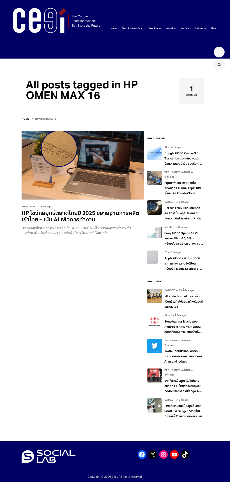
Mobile (169, 227)
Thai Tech (28, 206)
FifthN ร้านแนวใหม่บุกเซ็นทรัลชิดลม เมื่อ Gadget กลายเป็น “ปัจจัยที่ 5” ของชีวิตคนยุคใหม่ (183, 411)
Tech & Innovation (177, 172)
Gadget (169, 202)
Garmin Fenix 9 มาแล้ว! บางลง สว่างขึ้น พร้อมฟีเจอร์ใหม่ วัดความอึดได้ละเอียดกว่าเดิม (182, 213)
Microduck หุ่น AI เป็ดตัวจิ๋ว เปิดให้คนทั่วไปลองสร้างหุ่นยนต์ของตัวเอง (183, 302)
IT (165, 252)
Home (25, 119)
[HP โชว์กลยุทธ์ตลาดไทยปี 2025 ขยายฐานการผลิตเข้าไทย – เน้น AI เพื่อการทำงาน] (83, 165)
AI (165, 147)
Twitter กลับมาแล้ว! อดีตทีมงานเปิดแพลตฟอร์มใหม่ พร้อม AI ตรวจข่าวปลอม (183, 356)
